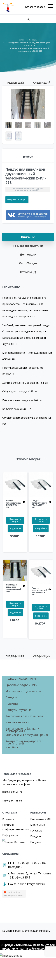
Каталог (22, 40)
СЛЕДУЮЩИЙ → (43, 82)
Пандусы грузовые (18, 710)
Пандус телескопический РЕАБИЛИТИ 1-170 (39, 591)
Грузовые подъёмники (21, 685)
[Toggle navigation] (39, 7)
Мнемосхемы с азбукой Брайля (27, 735)
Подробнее (15, 528)
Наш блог (11, 747)
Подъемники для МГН (20, 678)
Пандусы (33, 40)
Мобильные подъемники (23, 691)
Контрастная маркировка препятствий (23, 742)
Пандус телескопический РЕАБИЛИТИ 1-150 (13, 504)
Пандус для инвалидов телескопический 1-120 (13, 588)
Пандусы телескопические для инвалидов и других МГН (29, 44)
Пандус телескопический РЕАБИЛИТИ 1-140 (39, 504)
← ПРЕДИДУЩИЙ (13, 82)
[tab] (28, 237)
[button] (48, 91)
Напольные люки (17, 722)
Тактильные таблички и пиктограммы (22, 730)
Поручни (11, 703)
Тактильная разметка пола (24, 716)
